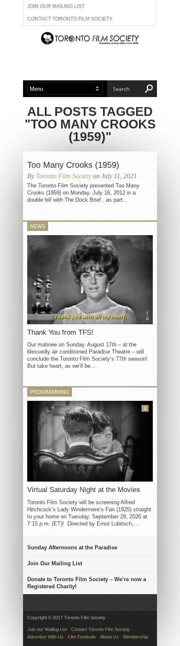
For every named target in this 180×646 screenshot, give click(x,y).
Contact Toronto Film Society (70, 19)
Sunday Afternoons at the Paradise (72, 547)
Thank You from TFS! (60, 332)
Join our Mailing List (56, 6)
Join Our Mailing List (54, 563)
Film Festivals (82, 636)
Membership (135, 636)
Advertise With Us (45, 636)
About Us (109, 636)
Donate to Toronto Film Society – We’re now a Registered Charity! (86, 583)
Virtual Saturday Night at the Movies (83, 490)
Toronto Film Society (63, 175)
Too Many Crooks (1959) (73, 164)
